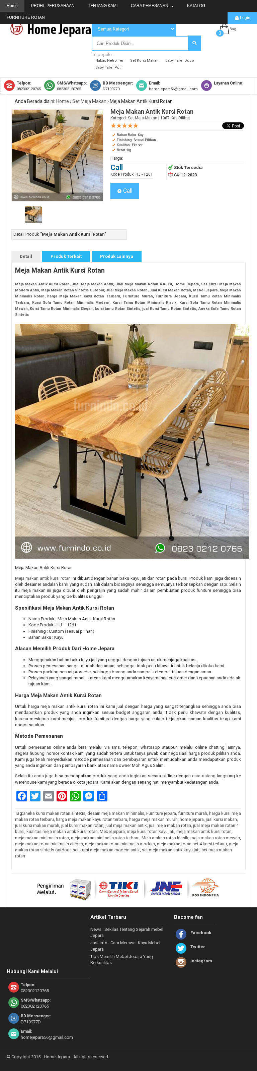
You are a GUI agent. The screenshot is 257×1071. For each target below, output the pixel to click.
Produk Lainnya (116, 256)
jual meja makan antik (126, 825)
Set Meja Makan (89, 101)
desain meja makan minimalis (115, 813)
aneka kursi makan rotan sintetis (54, 813)
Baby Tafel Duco (179, 60)
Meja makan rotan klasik (165, 837)
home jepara (192, 819)
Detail (26, 256)
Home (12, 5)
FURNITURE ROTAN (26, 17)
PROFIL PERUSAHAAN (53, 5)
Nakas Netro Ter (109, 60)
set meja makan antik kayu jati (170, 849)
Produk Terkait (66, 256)
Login (244, 17)
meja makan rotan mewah (215, 837)
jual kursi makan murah (37, 825)
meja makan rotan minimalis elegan (49, 843)
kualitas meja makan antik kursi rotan (62, 831)
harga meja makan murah (153, 819)
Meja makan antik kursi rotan (43, 578)
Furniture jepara (161, 813)
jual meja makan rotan (170, 825)
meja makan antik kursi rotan (204, 831)
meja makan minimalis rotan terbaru (105, 837)
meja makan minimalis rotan (42, 837)
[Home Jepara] (53, 35)
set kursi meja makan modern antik (106, 849)
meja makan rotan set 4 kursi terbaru (192, 843)
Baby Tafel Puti (108, 67)
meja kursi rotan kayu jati (150, 831)
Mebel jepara (112, 831)
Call (127, 190)
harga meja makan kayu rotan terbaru (91, 819)
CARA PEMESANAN (150, 5)
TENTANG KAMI (102, 5)
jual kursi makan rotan (82, 825)
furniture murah (192, 813)
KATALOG (196, 5)
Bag (233, 29)
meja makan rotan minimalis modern (120, 843)
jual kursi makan (221, 819)
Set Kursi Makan (144, 60)
